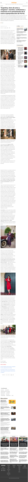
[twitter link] (3, 468)
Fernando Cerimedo (21, 4)
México (19, 469)
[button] (1, 2)
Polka (12, 395)
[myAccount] (26, 2)
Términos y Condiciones (24, 466)
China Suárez (8, 392)
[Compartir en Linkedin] (6, 28)
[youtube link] (1, 470)
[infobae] (14, 2)
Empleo (14, 467)
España (8, 468)
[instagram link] (4, 468)
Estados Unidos (9, 4)
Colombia (9, 467)
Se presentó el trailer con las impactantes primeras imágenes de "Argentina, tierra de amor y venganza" (8, 371)
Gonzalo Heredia (3, 395)
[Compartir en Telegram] (7, 28)
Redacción (14, 466)
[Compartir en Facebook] (2, 28)
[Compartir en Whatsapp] (1, 28)
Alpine (15, 4)
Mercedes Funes (8, 395)
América (8, 466)
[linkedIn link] (4, 470)
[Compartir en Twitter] (4, 28)
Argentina (19, 466)
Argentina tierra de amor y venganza (5, 391)
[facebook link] (1, 468)
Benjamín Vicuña (3, 392)
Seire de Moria (12, 4)
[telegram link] (3, 470)
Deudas (17, 4)
